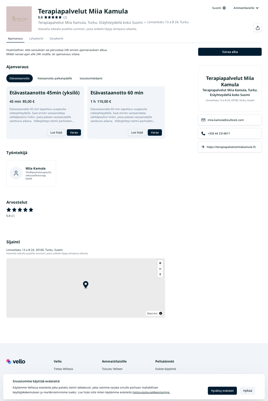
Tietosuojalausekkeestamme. (151, 392)
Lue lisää (56, 132)
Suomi (216, 8)
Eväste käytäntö (165, 369)
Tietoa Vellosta (63, 369)
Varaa (74, 132)
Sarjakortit (56, 38)
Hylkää (247, 390)
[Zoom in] (160, 263)
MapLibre (152, 313)
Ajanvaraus (15, 38)
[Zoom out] (160, 269)
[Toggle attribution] (160, 313)
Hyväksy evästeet (222, 390)
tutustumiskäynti (91, 78)
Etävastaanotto (20, 78)
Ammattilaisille (244, 8)
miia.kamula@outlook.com (226, 120)
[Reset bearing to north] (160, 274)
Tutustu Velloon (112, 369)
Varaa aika (230, 52)
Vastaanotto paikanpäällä (54, 78)
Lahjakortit (36, 38)
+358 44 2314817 (219, 133)
